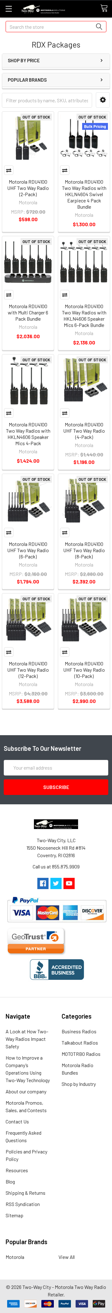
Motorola (15, 1257)
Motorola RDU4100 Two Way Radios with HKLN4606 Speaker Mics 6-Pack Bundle (84, 315)
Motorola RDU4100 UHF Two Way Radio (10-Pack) (84, 669)
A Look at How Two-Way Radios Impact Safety (27, 1038)
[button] (103, 100)
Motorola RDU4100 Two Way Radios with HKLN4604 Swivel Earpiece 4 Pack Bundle (84, 194)
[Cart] (106, 8)
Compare (8, 170)
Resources (17, 1170)
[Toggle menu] (8, 8)
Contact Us (17, 1121)
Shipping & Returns (25, 1193)
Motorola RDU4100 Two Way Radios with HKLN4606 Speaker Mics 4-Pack (28, 433)
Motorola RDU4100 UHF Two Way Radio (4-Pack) (84, 430)
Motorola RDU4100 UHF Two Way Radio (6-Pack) (28, 550)
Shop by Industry (79, 1084)
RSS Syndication (23, 1204)
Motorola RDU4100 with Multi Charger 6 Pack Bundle (28, 312)
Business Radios (79, 1031)
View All (66, 1257)
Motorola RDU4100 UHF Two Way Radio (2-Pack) (28, 188)
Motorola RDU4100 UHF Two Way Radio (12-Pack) (28, 669)
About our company (26, 1091)
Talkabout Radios (80, 1043)
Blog (10, 1181)
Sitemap (14, 1215)
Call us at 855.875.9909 (56, 866)
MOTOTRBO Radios (81, 1054)
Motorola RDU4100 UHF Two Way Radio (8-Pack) (84, 550)
